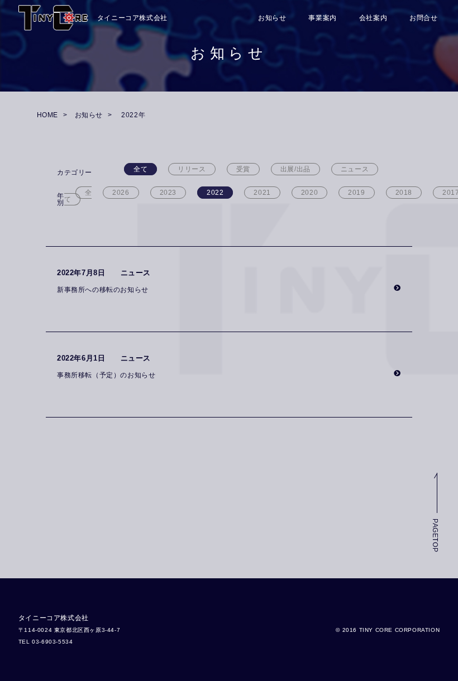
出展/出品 (295, 169)
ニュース (355, 169)
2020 (309, 192)
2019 (356, 192)
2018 (403, 192)
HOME (47, 115)
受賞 (243, 169)
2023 (168, 192)
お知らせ (272, 18)
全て (140, 169)
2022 (215, 192)
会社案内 (373, 18)
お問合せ (423, 18)
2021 (262, 192)
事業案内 (322, 18)
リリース (192, 169)
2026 (120, 192)
